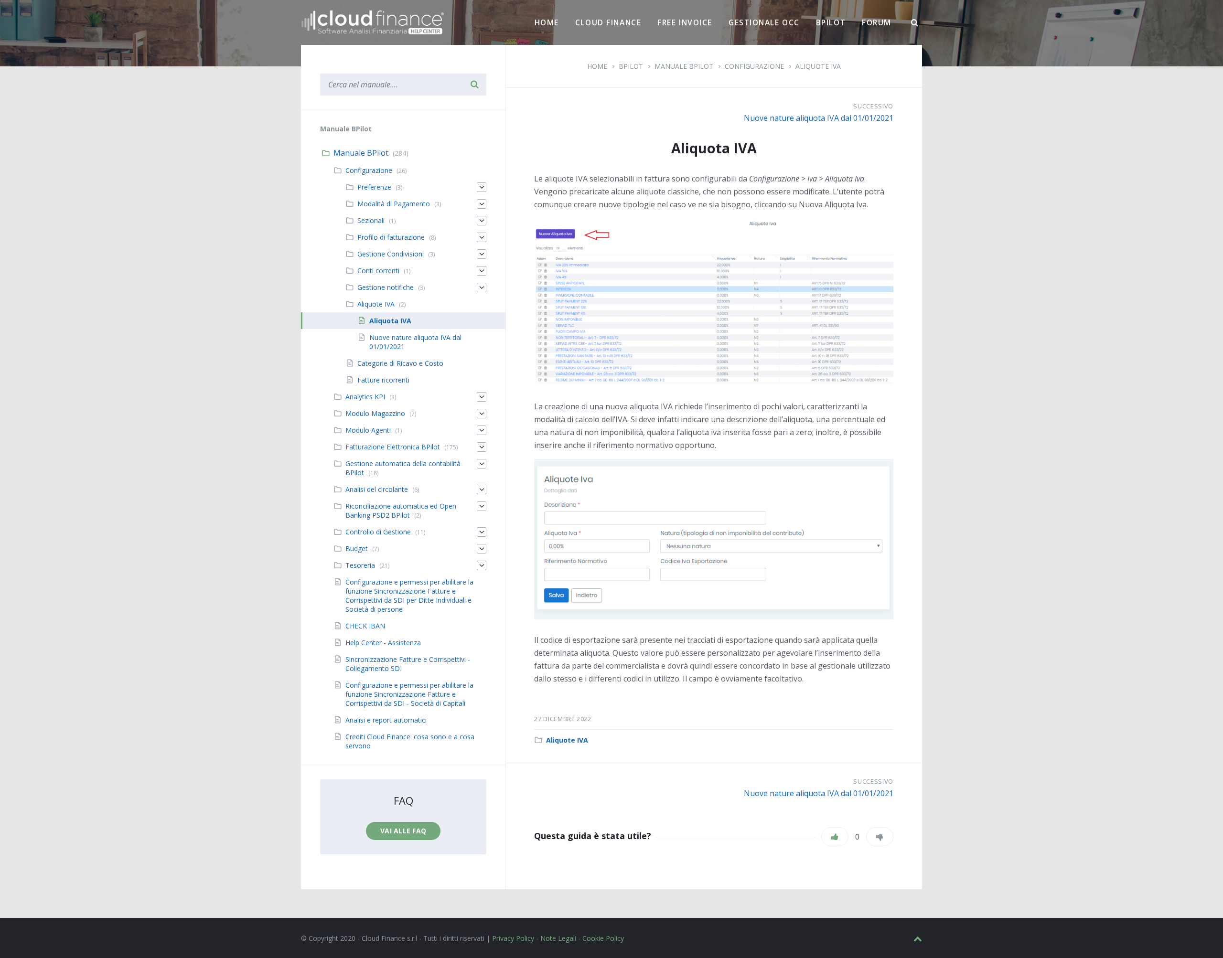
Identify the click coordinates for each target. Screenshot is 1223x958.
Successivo (873, 106)
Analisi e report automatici (386, 719)
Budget (356, 548)
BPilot (831, 22)
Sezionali (371, 220)
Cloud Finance (608, 22)
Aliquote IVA (567, 740)
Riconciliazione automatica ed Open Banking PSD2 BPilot (400, 510)
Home (547, 22)
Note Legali (558, 938)
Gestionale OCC (764, 22)
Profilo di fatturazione (391, 237)
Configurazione (368, 170)
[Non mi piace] (879, 836)
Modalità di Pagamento (393, 203)
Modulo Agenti (368, 430)
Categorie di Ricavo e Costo (400, 363)
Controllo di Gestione (378, 531)
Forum (876, 22)
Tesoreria (360, 565)
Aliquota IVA (390, 320)
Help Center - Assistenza (383, 642)
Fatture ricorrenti (383, 379)
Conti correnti (378, 270)
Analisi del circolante (376, 489)
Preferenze (374, 187)
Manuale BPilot (360, 153)
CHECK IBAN (365, 625)
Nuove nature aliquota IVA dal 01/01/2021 (818, 118)
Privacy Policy (513, 938)
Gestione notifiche (385, 287)
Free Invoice (684, 22)
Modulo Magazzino (375, 413)
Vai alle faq (403, 830)
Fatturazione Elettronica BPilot (392, 446)
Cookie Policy (603, 938)
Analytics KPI (365, 396)
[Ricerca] (915, 23)
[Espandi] (481, 187)
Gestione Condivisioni (390, 253)
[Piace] (834, 836)
